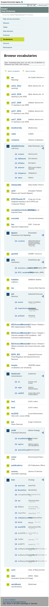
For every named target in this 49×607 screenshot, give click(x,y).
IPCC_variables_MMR (23, 272)
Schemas (6, 35)
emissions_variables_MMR (23, 268)
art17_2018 (16, 119)
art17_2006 (16, 103)
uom (13, 570)
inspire (14, 365)
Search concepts (30, 71)
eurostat (15, 218)
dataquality (16, 185)
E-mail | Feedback (9, 599)
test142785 (21, 527)
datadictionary (17, 146)
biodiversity (16, 128)
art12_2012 (16, 86)
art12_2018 (16, 94)
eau (19, 501)
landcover (15, 374)
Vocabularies (8, 39)
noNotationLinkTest (23, 518)
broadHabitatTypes (23, 438)
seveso (14, 471)
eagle (20, 387)
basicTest (21, 486)
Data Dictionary (20, 15)
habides (15, 280)
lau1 (13, 401)
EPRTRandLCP (18, 199)
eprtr (13, 191)
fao (12, 224)
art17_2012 (16, 111)
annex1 (20, 302)
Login (30, 5)
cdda (13, 134)
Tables (5, 27)
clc (19, 382)
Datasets (6, 23)
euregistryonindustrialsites (19, 210)
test (13, 480)
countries (21, 241)
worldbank (16, 584)
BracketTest (22, 490)
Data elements (8, 31)
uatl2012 (21, 393)
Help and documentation (11, 19)
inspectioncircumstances (23, 308)
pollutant (21, 316)
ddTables (21, 163)
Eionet (12, 15)
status (20, 178)
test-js (20, 522)
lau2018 (14, 414)
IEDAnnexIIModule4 (19, 344)
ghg (13, 260)
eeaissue (21, 167)
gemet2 (14, 254)
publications (16, 465)
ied (12, 294)
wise (13, 576)
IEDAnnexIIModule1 (19, 325)
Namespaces (7, 47)
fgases (14, 233)
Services (6, 43)
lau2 (13, 408)
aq (12, 77)
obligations (22, 173)
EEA (12, 2)
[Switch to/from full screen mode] (35, 5)
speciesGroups (23, 450)
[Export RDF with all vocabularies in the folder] (43, 148)
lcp (12, 422)
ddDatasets (22, 159)
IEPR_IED (15, 355)
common (15, 140)
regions (20, 444)
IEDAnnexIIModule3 (19, 333)
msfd (13, 430)
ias (12, 288)
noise (13, 457)
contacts (21, 154)
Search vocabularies (14, 71)
